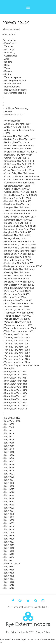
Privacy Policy (42, 632)
